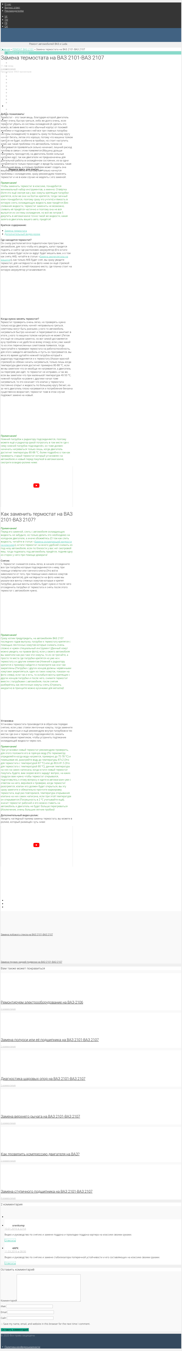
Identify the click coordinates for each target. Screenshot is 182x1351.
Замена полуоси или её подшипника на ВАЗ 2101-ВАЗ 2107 (50, 1040)
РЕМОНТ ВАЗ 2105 (18, 66)
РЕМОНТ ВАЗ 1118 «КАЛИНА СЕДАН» (29, 112)
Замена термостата (16, 230)
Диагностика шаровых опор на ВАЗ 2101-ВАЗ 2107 (43, 1078)
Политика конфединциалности (22, 1347)
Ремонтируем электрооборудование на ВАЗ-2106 (42, 1002)
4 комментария (8, 1198)
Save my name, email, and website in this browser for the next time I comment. (46, 1323)
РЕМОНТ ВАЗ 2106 (18, 69)
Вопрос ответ (12, 7)
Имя (3, 1306)
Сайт (3, 1318)
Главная (5, 49)
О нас (8, 4)
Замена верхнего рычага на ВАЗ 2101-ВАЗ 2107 (40, 1116)
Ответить (10, 1240)
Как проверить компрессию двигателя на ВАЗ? (40, 1154)
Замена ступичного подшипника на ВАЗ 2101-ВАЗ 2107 (47, 1191)
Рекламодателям (14, 10)
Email (4, 1312)
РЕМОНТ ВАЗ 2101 (18, 53)
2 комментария (8, 68)
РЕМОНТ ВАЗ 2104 (18, 62)
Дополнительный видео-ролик (22, 234)
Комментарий (9, 1300)
